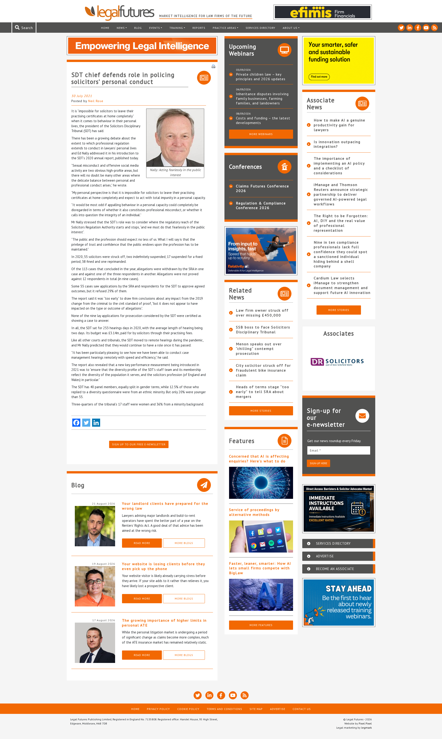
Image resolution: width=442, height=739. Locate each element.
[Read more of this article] (261, 483)
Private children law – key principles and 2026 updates (260, 76)
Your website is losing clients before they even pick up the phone (163, 566)
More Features (261, 625)
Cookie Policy (188, 709)
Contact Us (302, 709)
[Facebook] (76, 422)
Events (154, 28)
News (121, 28)
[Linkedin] (96, 422)
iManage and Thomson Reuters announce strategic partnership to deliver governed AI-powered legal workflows (341, 194)
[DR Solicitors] (339, 362)
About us (290, 28)
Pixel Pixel (365, 723)
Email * (315, 450)
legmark (366, 727)
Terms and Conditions (224, 709)
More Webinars (261, 134)
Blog (138, 28)
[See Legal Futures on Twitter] (401, 27)
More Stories (260, 410)
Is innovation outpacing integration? (337, 144)
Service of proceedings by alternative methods (254, 512)
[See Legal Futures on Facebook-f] (417, 27)
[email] (339, 450)
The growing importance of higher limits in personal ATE (164, 622)
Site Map (256, 709)
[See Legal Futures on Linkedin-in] (409, 27)
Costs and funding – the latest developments (263, 120)
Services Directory (260, 28)
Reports (198, 28)
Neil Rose (95, 101)
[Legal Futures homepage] (121, 13)
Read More (142, 543)
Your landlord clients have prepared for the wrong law (165, 506)
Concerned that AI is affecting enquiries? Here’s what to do (259, 458)
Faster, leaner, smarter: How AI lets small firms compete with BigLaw (260, 568)
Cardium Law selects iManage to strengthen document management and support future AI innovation (342, 285)
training (176, 28)
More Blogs (184, 543)
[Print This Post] (213, 66)
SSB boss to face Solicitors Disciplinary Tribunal (263, 329)
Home (105, 28)
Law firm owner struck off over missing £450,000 (262, 312)
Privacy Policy (158, 709)
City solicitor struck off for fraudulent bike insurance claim (263, 370)
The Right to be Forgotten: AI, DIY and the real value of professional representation (341, 222)
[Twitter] (86, 422)
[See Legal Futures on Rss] (434, 27)
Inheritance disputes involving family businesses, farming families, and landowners (262, 98)
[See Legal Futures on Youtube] (426, 27)
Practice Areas (224, 28)
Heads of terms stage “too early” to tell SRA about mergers (262, 391)
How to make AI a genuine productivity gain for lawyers (339, 125)
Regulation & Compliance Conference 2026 (261, 205)
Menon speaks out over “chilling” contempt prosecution (259, 349)
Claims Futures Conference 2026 (262, 188)
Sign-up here (318, 463)
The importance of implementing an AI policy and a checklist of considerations (339, 165)
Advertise (277, 709)
